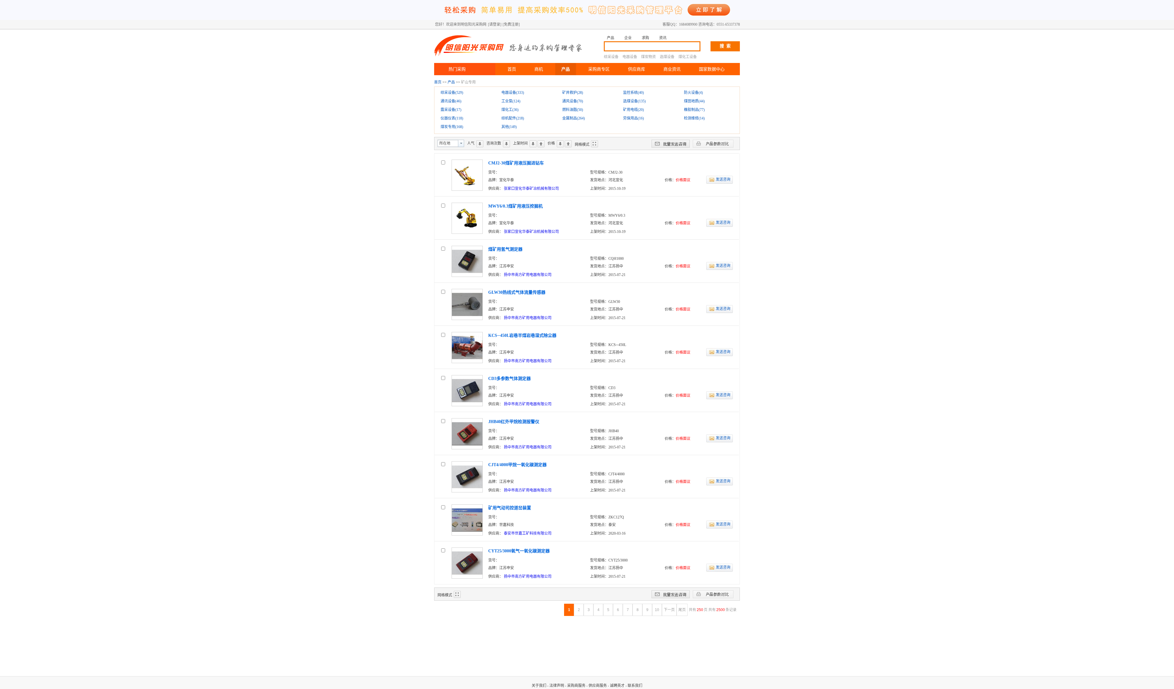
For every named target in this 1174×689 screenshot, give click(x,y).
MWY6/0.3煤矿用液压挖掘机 (515, 206)
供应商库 (636, 69)
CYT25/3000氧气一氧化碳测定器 (519, 551)
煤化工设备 (687, 57)
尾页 (682, 610)
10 (657, 610)
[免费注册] (511, 24)
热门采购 (457, 69)
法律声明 (556, 685)
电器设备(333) (512, 92)
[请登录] (494, 24)
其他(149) (509, 127)
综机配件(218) (512, 118)
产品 (610, 38)
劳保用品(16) (633, 118)
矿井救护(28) (572, 92)
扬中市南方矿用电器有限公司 (528, 275)
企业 (628, 38)
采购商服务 (576, 685)
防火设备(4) (693, 92)
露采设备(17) (451, 110)
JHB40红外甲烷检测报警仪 (513, 421)
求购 (645, 38)
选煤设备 (667, 57)
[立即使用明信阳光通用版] (587, 19)
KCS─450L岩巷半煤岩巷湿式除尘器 (522, 335)
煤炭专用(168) (452, 127)
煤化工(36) (510, 110)
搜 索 (725, 46)
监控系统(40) (633, 92)
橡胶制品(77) (694, 110)
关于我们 (539, 685)
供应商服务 (598, 685)
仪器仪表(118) (452, 118)
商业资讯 (672, 69)
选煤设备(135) (634, 101)
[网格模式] (594, 143)
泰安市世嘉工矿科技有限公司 (528, 533)
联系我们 (635, 685)
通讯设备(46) (451, 101)
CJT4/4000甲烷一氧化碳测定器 (517, 464)
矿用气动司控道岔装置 (509, 508)
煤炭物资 (648, 57)
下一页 (669, 610)
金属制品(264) (573, 118)
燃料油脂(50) (572, 110)
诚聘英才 (617, 685)
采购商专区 (599, 69)
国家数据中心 (712, 69)
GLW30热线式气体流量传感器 (516, 292)
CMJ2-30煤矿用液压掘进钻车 (516, 163)
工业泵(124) (510, 101)
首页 (512, 69)
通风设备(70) (572, 101)
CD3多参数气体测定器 (509, 378)
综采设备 (611, 57)
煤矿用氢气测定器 (505, 249)
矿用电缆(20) (633, 110)
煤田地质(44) (694, 101)
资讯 (662, 38)
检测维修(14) (694, 118)
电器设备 (629, 57)
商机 (538, 69)
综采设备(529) (452, 92)
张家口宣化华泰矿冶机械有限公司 (531, 188)
